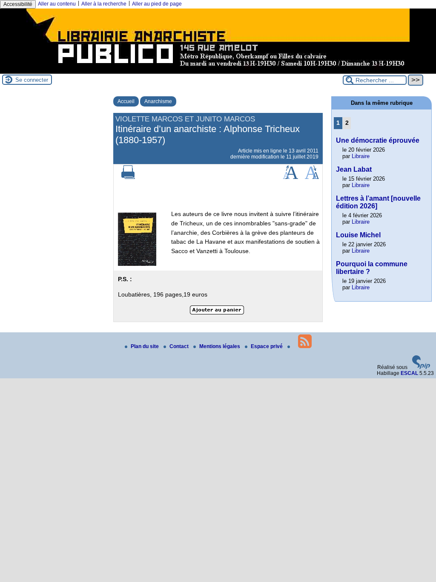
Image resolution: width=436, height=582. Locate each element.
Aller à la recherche (103, 4)
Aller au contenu (57, 4)
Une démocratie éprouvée (377, 140)
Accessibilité (17, 4)
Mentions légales (220, 346)
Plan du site (145, 346)
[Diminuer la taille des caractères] (312, 177)
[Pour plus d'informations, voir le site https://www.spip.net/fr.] (421, 367)
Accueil (126, 101)
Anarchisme (158, 101)
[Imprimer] (128, 177)
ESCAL (409, 373)
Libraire (361, 156)
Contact (179, 346)
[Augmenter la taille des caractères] (290, 177)
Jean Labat (354, 169)
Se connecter (31, 80)
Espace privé (267, 346)
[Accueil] (218, 71)
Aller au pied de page (157, 4)
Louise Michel (358, 235)
